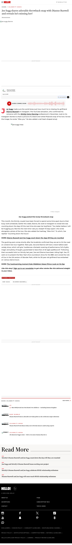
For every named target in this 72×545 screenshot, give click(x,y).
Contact (4, 506)
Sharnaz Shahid (11, 90)
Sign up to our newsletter (23, 268)
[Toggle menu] (2, 2)
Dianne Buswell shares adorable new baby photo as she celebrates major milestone (34, 416)
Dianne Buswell (12, 112)
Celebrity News (15, 7)
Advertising (5, 502)
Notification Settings (21, 532)
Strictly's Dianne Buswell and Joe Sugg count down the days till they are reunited (31, 458)
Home (4, 7)
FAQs (38, 497)
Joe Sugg (9, 109)
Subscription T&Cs (43, 502)
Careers (30, 537)
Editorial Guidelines (53, 532)
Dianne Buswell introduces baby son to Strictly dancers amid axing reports (31, 426)
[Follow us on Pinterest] (44, 517)
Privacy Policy (6, 532)
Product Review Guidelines (45, 537)
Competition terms (37, 532)
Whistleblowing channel (51, 528)
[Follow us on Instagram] (10, 513)
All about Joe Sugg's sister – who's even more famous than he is (28, 435)
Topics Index (41, 506)
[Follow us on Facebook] (27, 513)
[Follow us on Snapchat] (27, 517)
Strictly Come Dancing (29, 114)
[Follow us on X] (44, 513)
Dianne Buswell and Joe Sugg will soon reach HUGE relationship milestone (29, 476)
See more (66, 400)
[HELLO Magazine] (7, 2)
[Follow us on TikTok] (62, 513)
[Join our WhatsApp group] (10, 522)
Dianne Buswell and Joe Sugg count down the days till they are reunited (35, 238)
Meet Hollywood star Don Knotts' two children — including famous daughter (34, 407)
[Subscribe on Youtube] (10, 517)
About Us (4, 497)
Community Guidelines (32, 528)
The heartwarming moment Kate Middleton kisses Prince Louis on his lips (36, 264)
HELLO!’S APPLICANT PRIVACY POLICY (13, 537)
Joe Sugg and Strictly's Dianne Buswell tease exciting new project (25, 464)
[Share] (68, 97)
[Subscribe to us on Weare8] (62, 517)
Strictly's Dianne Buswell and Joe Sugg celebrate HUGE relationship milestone (30, 470)
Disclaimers (5, 528)
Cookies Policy (17, 528)
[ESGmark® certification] (14, 488)
